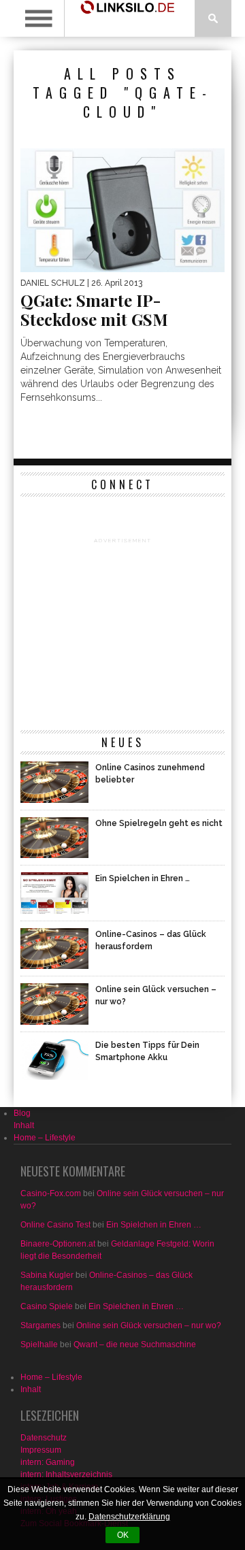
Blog (22, 1113)
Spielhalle (39, 1344)
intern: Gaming (47, 1462)
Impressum (40, 1450)
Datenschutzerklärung (129, 1516)
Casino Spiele (46, 1306)
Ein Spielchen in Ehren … (153, 1225)
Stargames (40, 1325)
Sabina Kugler (47, 1275)
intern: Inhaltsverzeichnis (66, 1474)
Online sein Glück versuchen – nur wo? (148, 1325)
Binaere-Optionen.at (57, 1244)
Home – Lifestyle (45, 1137)
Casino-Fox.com (50, 1193)
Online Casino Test (55, 1225)
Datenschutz (43, 1437)
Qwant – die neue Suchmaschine (135, 1344)
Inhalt (24, 1125)
